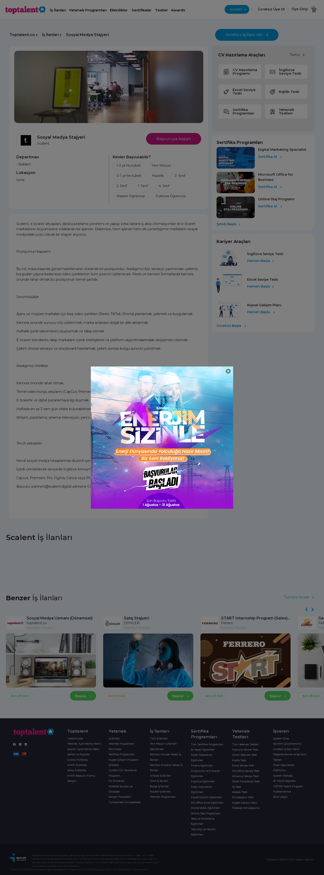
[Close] (228, 371)
